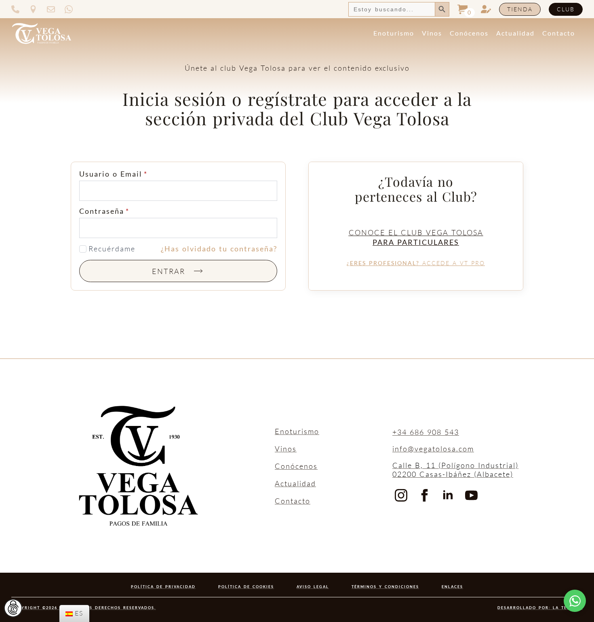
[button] (575, 601)
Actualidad (515, 33)
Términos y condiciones (385, 586)
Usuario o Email (113, 173)
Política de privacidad (163, 586)
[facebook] (424, 495)
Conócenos (469, 33)
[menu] (74, 613)
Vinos (432, 33)
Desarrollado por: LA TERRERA (540, 607)
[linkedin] (448, 495)
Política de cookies (246, 586)
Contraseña (104, 211)
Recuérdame (111, 249)
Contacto (558, 33)
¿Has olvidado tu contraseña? (219, 249)
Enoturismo (393, 33)
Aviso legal (313, 586)
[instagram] (401, 495)
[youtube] (471, 495)
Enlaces (452, 586)
